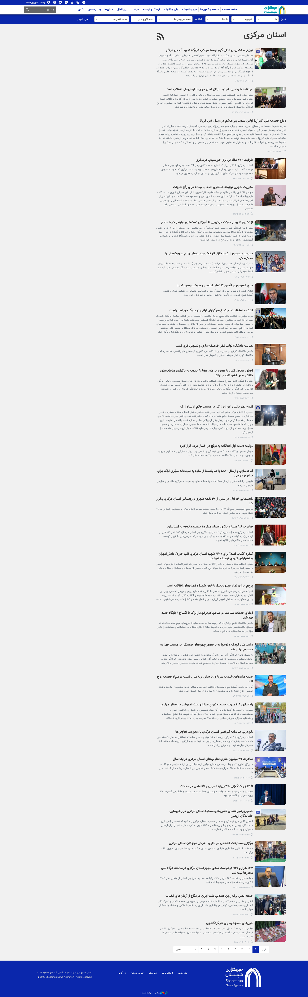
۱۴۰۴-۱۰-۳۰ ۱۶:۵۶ (242, 461)
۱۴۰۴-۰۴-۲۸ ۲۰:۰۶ (241, 858)
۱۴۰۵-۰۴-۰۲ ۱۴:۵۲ (275, 151)
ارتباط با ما (167, 973)
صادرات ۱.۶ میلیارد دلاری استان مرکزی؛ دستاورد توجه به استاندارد (210, 527)
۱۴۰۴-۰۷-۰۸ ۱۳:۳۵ (241, 668)
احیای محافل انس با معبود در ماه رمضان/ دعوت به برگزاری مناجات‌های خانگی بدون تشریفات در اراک (206, 373)
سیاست (135, 10)
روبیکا (48, 3)
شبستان (263, 10)
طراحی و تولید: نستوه (150, 993)
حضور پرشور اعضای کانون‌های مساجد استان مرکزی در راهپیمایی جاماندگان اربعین (211, 813)
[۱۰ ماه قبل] (270, 562)
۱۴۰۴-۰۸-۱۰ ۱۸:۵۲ (241, 545)
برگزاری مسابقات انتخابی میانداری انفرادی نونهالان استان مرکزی (211, 843)
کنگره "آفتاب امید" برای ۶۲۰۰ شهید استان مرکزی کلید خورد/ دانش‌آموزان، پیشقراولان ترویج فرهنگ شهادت (205, 556)
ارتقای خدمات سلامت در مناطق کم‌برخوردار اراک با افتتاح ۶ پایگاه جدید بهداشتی (207, 615)
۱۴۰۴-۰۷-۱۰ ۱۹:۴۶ (242, 636)
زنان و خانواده (171, 10)
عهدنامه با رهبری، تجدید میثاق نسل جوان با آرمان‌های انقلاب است (209, 89)
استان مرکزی (265, 35)
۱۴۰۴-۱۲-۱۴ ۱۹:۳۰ (242, 277)
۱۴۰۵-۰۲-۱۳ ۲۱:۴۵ (241, 214)
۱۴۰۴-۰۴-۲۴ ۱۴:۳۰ (241, 887)
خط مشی (183, 973)
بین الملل (122, 10)
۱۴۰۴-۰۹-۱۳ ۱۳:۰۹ (241, 490)
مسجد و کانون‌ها (209, 10)
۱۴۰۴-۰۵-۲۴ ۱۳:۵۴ (241, 835)
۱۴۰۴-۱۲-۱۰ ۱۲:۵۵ (242, 337)
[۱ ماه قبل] (270, 58)
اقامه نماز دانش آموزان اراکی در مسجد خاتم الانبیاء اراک (216, 407)
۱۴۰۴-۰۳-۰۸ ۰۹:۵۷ (241, 942)
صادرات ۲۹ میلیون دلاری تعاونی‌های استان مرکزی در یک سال (213, 759)
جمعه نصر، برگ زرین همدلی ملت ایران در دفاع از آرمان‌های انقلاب (209, 896)
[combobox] (267, 19)
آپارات (54, 3)
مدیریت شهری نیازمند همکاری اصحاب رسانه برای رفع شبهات (213, 187)
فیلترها (198, 19)
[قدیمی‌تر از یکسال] (270, 794)
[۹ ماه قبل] (270, 507)
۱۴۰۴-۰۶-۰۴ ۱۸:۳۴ (241, 801)
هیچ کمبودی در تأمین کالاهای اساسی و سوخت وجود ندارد (215, 285)
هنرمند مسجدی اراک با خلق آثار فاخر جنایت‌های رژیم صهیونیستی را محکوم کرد (209, 256)
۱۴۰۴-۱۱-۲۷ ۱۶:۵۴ (242, 360)
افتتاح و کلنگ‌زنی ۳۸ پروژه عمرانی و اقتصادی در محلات (216, 786)
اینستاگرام (72, 3)
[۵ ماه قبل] (270, 230)
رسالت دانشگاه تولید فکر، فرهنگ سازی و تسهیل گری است (214, 346)
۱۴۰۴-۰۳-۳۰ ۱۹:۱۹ (241, 915)
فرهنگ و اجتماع (151, 10)
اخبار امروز (83, 19)
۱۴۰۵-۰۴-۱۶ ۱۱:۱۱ (242, 81)
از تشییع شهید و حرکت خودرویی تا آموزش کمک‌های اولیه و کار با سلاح (207, 222)
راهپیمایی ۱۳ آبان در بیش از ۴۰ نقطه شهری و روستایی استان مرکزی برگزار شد (204, 501)
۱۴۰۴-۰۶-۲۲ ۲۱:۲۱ (242, 723)
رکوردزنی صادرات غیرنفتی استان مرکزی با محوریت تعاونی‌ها (214, 732)
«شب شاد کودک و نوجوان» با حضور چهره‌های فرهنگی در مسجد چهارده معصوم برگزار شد (206, 647)
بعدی (178, 949)
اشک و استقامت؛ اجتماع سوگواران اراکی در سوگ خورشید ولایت (211, 310)
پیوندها (153, 973)
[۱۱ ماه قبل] (270, 712)
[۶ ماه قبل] (270, 354)
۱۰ (195, 949)
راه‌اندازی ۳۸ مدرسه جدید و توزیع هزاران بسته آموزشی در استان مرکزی (207, 704)
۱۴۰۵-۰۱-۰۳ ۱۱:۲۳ (241, 245)
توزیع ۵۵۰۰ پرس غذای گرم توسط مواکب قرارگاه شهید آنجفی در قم (209, 50)
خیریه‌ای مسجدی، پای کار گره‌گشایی (229, 923)
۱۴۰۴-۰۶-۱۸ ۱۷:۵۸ (241, 751)
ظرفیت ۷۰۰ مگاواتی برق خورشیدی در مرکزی (224, 160)
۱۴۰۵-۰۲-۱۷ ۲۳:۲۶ (241, 179)
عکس (81, 10)
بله (60, 3)
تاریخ (283, 19)
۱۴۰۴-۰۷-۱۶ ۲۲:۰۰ (242, 604)
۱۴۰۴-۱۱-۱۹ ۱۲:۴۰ (242, 398)
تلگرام (84, 3)
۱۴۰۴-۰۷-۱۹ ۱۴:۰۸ (242, 577)
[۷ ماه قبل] (270, 454)
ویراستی (66, 3)
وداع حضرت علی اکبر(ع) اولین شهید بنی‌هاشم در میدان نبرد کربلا (243, 121)
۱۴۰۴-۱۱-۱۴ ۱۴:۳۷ (242, 437)
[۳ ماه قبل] (270, 168)
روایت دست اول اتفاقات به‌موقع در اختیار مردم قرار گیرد (216, 446)
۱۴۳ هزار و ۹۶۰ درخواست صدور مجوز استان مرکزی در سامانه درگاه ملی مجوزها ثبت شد (207, 870)
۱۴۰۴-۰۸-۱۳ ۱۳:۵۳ (241, 518)
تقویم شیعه (137, 973)
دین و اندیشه (189, 10)
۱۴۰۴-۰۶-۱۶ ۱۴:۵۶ (242, 778)
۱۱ (187, 949)
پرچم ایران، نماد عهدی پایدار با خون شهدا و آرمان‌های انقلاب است (210, 586)
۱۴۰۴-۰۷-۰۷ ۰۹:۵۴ (241, 696)
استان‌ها (109, 10)
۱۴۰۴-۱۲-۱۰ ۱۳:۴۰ (242, 300)
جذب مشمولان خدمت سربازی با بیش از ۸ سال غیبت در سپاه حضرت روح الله (205, 679)
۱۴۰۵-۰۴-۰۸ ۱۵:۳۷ (241, 112)
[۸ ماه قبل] (270, 479)
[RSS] (161, 37)
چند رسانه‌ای (94, 10)
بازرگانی (122, 973)
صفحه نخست (230, 10)
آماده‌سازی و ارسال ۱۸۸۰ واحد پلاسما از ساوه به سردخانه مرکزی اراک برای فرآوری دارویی (205, 473)
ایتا (78, 3)
